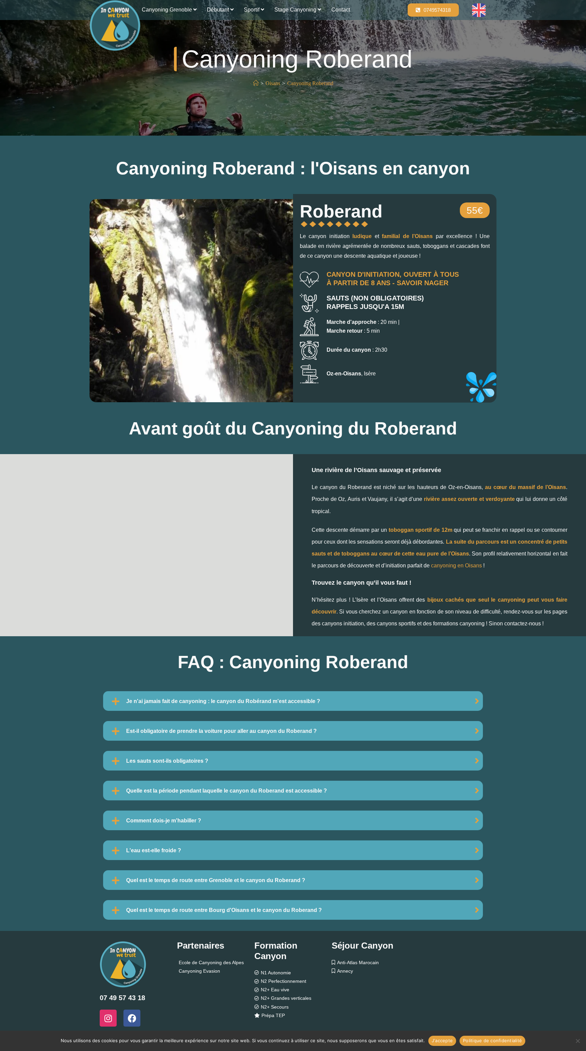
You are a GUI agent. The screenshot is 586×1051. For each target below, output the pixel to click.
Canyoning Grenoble (167, 10)
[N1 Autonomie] (293, 973)
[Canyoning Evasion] (215, 971)
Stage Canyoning (296, 10)
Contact (340, 10)
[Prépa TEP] (293, 1015)
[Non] (577, 1040)
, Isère (351, 373)
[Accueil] (255, 83)
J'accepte (442, 1040)
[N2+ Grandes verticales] (293, 998)
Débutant (218, 10)
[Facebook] (131, 1018)
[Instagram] (108, 1018)
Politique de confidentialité (492, 1040)
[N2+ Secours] (293, 1007)
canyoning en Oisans (456, 565)
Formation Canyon (275, 950)
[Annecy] (370, 971)
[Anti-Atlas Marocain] (370, 962)
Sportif (252, 10)
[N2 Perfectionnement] (293, 981)
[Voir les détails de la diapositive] (191, 300)
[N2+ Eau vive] (293, 990)
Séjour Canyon (362, 945)
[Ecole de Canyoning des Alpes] (215, 962)
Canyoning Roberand (310, 83)
